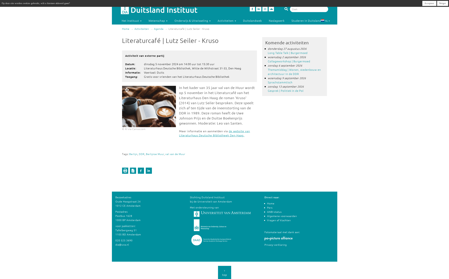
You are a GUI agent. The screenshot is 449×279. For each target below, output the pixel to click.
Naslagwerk (276, 20)
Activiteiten (142, 28)
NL (326, 20)
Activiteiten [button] (226, 20)
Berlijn (133, 154)
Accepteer (429, 3)
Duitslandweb (252, 20)
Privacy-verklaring (275, 244)
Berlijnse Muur (155, 154)
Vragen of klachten (279, 220)
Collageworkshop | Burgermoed (289, 61)
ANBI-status (274, 211)
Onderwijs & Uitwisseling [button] (192, 20)
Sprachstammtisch (280, 82)
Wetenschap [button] (157, 20)
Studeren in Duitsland (306, 20)
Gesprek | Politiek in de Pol (286, 90)
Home (125, 28)
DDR (142, 154)
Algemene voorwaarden (282, 216)
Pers (270, 207)
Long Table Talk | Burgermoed (288, 53)
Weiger (442, 3)
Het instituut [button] (131, 20)
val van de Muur (175, 154)
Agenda (158, 28)
